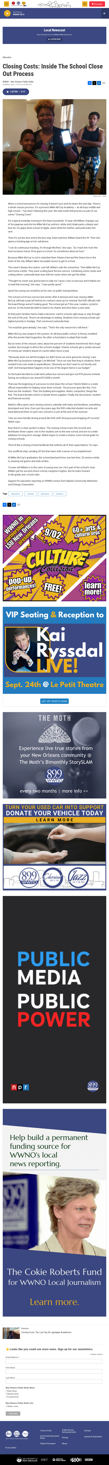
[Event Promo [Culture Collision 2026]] (54, 558)
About (64, 1444)
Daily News (12, 1391)
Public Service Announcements (69, 1431)
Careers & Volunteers (93, 1437)
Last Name (10, 1378)
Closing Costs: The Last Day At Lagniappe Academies (46, 1332)
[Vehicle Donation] (54, 847)
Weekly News (13, 1394)
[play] (7, 13)
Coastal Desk (13, 1397)
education (45, 494)
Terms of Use (45, 1431)
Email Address (12, 1357)
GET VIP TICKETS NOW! (54, 701)
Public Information (48, 1444)
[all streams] (105, 13)
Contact (87, 1431)
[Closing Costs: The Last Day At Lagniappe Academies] (11, 1333)
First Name (10, 1368)
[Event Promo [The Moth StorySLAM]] (54, 755)
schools (30, 494)
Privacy (65, 1438)
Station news (12, 1406)
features (59, 494)
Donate (98, 4)
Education (7, 57)
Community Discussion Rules (49, 1437)
